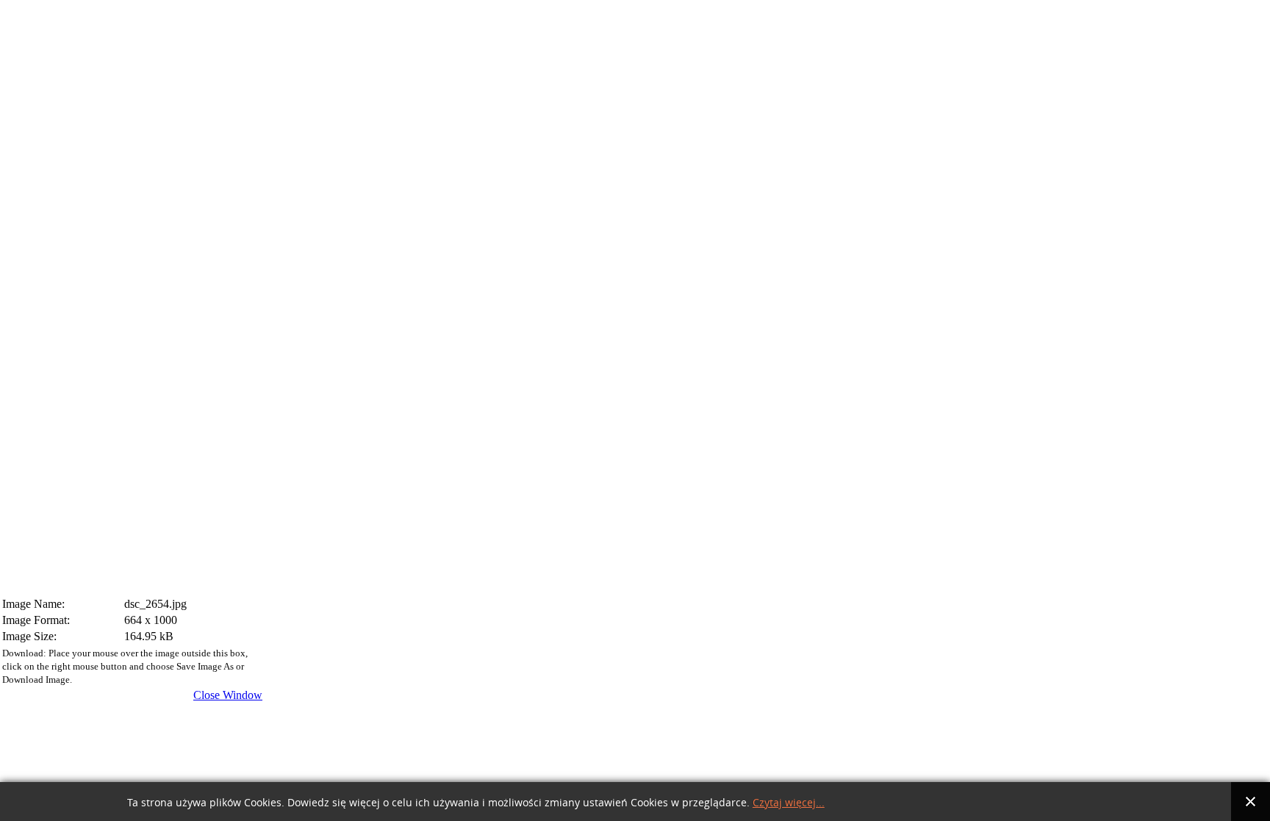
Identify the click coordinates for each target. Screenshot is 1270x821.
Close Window (227, 695)
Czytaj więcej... (789, 803)
